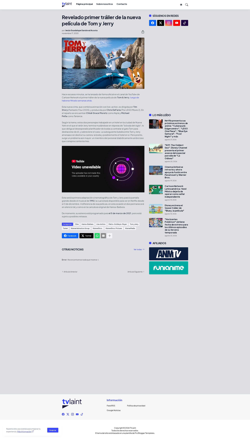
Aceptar (52, 430)
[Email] (103, 235)
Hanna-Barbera (87, 224)
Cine (77, 224)
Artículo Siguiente (135, 271)
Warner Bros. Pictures (114, 228)
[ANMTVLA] (168, 253)
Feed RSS (111, 405)
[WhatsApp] (97, 235)
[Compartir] (141, 31)
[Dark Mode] (179, 4)
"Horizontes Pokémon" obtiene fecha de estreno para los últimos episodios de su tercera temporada (176, 226)
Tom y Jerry (134, 224)
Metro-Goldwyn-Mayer (118, 224)
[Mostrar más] (109, 235)
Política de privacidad (135, 405)
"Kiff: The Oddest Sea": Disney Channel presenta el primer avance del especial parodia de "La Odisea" (176, 152)
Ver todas (138, 249)
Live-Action (100, 224)
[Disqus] (103, 312)
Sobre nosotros (104, 4)
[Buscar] (185, 4)
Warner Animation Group (80, 228)
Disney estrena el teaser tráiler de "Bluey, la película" (174, 208)
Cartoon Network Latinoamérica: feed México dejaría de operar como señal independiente (175, 191)
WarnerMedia (130, 228)
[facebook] (152, 23)
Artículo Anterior (70, 271)
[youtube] (176, 23)
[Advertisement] (168, 70)
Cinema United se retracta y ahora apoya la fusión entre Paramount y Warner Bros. (176, 172)
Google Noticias (114, 410)
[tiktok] (184, 23)
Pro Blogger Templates (144, 433)
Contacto (122, 4)
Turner (65, 228)
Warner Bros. (97, 228)
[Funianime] (168, 267)
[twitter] (160, 23)
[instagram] (168, 23)
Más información (24, 431)
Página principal (84, 4)
